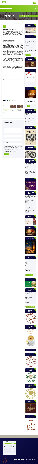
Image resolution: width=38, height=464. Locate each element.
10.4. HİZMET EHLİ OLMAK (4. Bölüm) (30, 50)
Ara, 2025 (4, 26)
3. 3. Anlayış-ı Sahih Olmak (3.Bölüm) (19, 109)
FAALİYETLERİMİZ (21, 10)
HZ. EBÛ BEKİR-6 (27, 302)
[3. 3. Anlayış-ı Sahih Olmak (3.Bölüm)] (20, 106)
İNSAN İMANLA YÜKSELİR (28, 113)
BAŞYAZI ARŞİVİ (28, 54)
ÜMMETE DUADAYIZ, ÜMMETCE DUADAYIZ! (29, 211)
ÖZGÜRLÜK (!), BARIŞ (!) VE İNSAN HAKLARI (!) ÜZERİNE (30, 208)
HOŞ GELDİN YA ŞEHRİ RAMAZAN (30, 120)
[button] (26, 77)
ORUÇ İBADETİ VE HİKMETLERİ (29, 118)
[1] (15, 71)
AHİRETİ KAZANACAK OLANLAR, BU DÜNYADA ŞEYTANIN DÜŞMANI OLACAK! (30, 200)
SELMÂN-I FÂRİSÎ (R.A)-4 (28, 292)
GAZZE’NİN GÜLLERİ (28, 264)
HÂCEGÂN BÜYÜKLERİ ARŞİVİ (30, 306)
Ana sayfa (21, 15)
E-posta (5, 138)
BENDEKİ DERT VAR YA (28, 267)
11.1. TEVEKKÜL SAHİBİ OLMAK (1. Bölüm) (29, 48)
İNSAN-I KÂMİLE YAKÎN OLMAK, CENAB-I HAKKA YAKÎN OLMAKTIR (6, 109)
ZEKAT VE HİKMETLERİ (28, 123)
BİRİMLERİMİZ (15, 10)
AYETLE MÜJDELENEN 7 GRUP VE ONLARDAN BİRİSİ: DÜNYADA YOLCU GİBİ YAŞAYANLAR (30, 196)
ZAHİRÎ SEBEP (27, 169)
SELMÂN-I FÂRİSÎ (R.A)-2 (28, 297)
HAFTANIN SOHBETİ (26, 15)
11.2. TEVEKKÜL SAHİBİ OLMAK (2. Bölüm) (29, 44)
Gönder (28, 105)
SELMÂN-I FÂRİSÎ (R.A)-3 (28, 295)
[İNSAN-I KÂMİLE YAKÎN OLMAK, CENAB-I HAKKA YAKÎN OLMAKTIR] (6, 106)
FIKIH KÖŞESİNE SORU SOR (31, 101)
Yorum (5, 127)
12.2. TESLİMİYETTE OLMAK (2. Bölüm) (30, 39)
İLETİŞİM (25, 10)
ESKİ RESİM (26, 269)
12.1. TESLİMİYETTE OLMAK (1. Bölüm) (30, 41)
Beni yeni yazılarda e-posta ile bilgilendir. (10, 151)
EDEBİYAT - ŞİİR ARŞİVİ (29, 274)
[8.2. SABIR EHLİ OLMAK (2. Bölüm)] (13, 106)
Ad (4, 134)
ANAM (26, 262)
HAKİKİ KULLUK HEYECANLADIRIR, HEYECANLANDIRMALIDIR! (30, 204)
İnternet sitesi (6, 142)
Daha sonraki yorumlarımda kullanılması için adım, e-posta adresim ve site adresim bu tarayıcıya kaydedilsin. (13, 147)
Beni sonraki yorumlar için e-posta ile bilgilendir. (11, 149)
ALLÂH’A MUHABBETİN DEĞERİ (29, 163)
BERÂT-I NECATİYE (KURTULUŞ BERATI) (29, 166)
